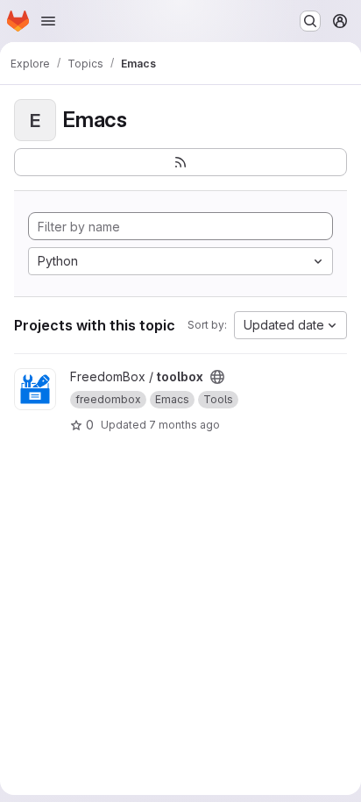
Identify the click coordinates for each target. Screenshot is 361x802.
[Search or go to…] (310, 21)
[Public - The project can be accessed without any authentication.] (217, 377)
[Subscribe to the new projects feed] (180, 162)
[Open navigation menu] (48, 21)
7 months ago (184, 424)
